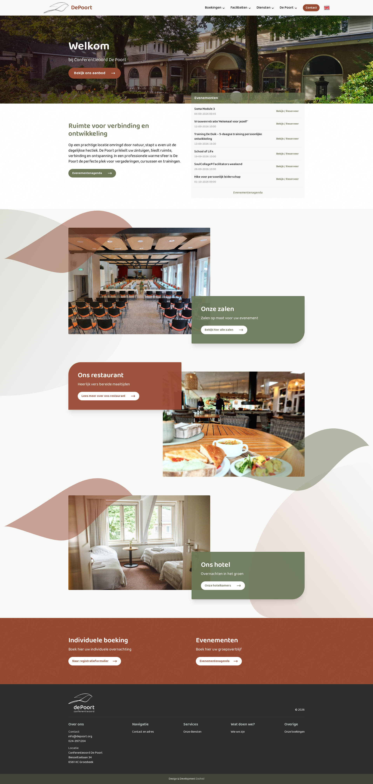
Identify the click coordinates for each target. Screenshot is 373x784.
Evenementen (206, 98)
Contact (311, 7)
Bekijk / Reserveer (287, 111)
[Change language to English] (326, 8)
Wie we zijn (238, 731)
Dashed (200, 779)
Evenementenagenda (248, 192)
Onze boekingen (294, 731)
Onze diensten (192, 731)
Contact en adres (143, 731)
